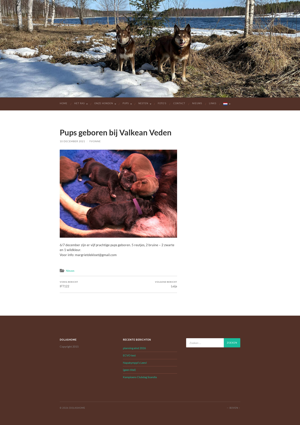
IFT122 (69, 284)
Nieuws (197, 103)
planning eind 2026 (134, 348)
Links (212, 103)
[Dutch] (227, 104)
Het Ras (79, 103)
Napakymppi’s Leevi (135, 362)
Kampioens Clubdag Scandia (140, 377)
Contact (179, 103)
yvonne (95, 141)
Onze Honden (103, 103)
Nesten (143, 103)
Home (63, 103)
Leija (166, 284)
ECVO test (129, 355)
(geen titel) (129, 369)
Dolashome (77, 407)
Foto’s (162, 103)
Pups (126, 103)
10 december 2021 (72, 141)
